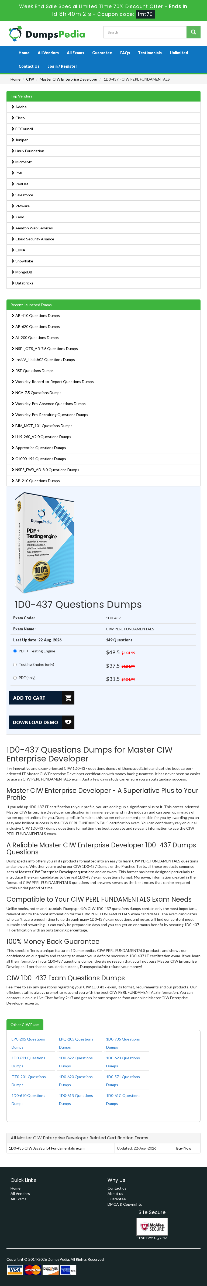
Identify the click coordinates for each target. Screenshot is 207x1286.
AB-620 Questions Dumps (37, 326)
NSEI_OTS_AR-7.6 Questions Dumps (46, 348)
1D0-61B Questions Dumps (76, 1099)
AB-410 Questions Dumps (37, 315)
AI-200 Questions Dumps (37, 337)
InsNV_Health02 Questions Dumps (45, 359)
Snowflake (24, 261)
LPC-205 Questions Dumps (28, 1043)
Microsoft (23, 162)
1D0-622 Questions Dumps (76, 1062)
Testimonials (150, 52)
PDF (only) (27, 677)
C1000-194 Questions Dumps (40, 458)
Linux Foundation (29, 151)
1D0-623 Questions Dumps (123, 1062)
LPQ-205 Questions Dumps (76, 1043)
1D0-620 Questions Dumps (76, 1080)
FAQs (125, 52)
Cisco (20, 117)
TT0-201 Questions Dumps (29, 1080)
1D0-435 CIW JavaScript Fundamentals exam (47, 1148)
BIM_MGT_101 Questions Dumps (44, 425)
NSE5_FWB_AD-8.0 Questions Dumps (47, 469)
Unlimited (179, 52)
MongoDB (23, 272)
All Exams (75, 52)
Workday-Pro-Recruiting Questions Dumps (51, 414)
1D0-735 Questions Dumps (123, 1043)
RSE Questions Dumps (34, 370)
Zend (19, 217)
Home (24, 52)
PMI (18, 173)
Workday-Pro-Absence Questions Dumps (50, 403)
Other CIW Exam (25, 1024)
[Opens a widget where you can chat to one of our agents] (187, 1276)
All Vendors (48, 52)
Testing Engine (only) (36, 664)
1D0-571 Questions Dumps (123, 1080)
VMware (22, 206)
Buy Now (183, 1148)
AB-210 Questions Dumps (37, 480)
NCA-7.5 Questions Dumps (38, 392)
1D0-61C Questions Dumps (123, 1099)
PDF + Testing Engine (37, 651)
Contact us (117, 1188)
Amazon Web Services (34, 228)
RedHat (21, 184)
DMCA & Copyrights (125, 1204)
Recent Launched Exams (31, 304)
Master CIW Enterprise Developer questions (57, 871)
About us (115, 1193)
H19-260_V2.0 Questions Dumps (43, 436)
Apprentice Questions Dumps (40, 447)
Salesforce (24, 195)
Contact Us (29, 66)
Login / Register (62, 66)
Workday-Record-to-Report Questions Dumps (54, 381)
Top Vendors (21, 96)
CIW (30, 79)
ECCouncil (24, 129)
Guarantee (102, 52)
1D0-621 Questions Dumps (28, 1062)
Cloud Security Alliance (34, 239)
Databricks (24, 283)
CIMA (20, 250)
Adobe (21, 106)
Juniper (21, 140)
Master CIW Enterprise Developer (68, 79)
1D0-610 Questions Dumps (28, 1099)
